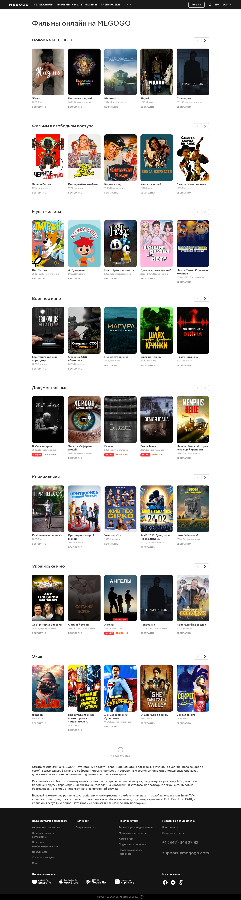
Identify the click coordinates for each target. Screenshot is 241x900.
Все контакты (170, 827)
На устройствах (128, 821)
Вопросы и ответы (173, 833)
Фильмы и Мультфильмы (77, 4)
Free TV (196, 4)
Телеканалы (44, 4)
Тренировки (110, 4)
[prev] (197, 40)
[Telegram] (173, 882)
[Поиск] (210, 4)
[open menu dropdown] (129, 4)
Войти (227, 4)
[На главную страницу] (18, 4)
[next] (205, 40)
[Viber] (181, 882)
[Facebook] (165, 882)
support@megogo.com (185, 853)
